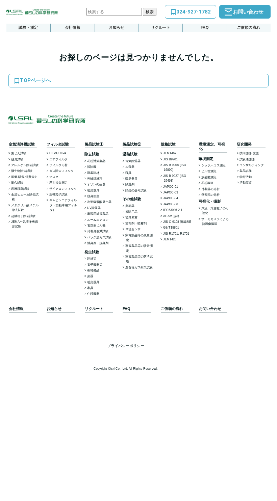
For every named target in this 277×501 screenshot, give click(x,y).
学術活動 (246, 177)
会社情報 (72, 27)
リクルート (161, 27)
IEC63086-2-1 (172, 210)
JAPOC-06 (170, 204)
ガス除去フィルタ (61, 171)
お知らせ (116, 27)
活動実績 (246, 182)
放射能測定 (209, 177)
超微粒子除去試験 (23, 216)
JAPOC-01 (170, 186)
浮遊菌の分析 (210, 194)
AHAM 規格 (171, 216)
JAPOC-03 (170, 192)
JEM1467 (169, 153)
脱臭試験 (17, 159)
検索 (150, 11)
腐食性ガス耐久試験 (139, 267)
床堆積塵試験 (20, 188)
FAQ (205, 27)
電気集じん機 (96, 225)
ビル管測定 (209, 171)
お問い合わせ (248, 12)
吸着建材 (93, 173)
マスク (53, 177)
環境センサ (133, 229)
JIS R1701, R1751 (176, 233)
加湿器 (129, 166)
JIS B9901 (170, 159)
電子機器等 (94, 264)
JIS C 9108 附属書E (177, 221)
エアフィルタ (58, 159)
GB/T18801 (171, 227)
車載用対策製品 (97, 213)
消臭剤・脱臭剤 (97, 243)
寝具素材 (131, 217)
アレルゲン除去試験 (25, 165)
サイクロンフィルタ (63, 188)
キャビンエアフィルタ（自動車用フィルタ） (63, 205)
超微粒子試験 (58, 194)
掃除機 (91, 166)
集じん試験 (18, 153)
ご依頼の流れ (248, 27)
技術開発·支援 (249, 153)
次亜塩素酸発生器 (99, 202)
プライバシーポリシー (125, 346)
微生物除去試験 (21, 171)
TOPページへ (35, 80)
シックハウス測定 (213, 165)
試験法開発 (247, 159)
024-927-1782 (193, 12)
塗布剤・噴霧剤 (136, 223)
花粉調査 (207, 183)
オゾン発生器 (96, 184)
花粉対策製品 (96, 161)
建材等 (91, 258)
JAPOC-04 (170, 198)
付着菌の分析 (210, 189)
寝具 (128, 173)
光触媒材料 (94, 178)
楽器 (90, 276)
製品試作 (246, 171)
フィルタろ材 (58, 165)
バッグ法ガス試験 (99, 237)
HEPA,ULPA (57, 153)
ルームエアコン (97, 219)
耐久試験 (17, 182)
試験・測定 (28, 27)
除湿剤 (129, 184)
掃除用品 (131, 211)
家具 (90, 288)
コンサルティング (252, 165)
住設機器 (93, 293)
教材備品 (93, 270)
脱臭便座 (93, 196)
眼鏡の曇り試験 (136, 190)
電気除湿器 (133, 161)
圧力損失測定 (58, 182)
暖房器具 (93, 190)
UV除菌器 (94, 208)
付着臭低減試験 (97, 231)
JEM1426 (169, 239)
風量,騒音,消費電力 (24, 177)
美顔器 (129, 206)
